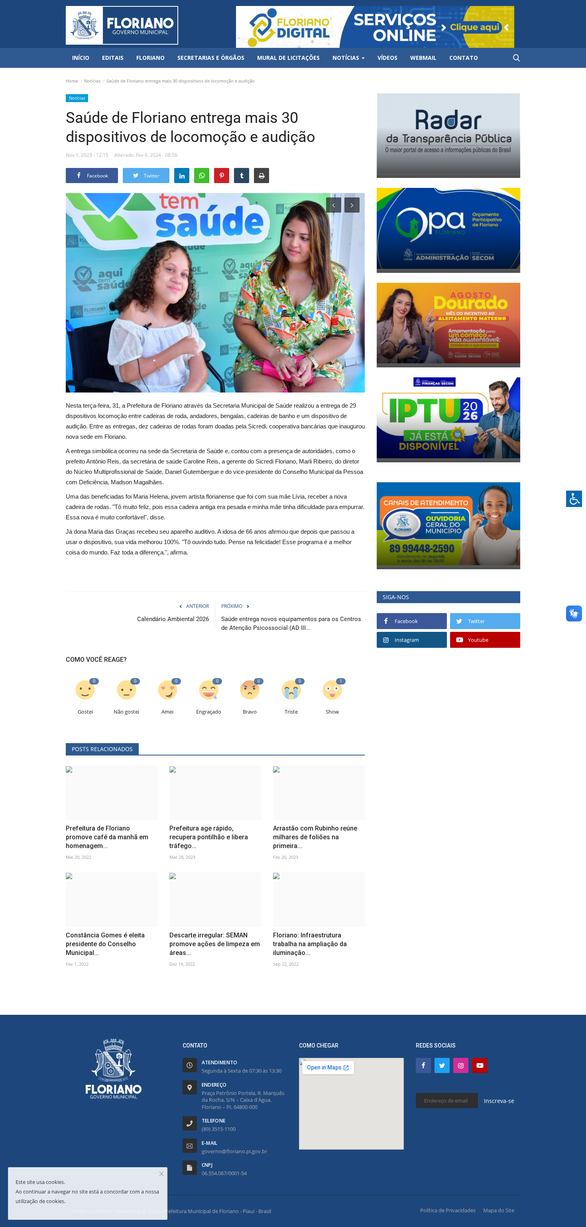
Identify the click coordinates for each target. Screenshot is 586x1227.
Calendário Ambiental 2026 (173, 619)
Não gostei (126, 711)
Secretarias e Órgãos (210, 57)
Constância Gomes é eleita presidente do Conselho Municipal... (105, 944)
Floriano (150, 57)
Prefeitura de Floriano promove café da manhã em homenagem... (107, 837)
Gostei (85, 711)
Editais (113, 57)
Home (72, 81)
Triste (291, 711)
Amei (167, 711)
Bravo (250, 711)
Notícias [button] (346, 57)
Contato (463, 57)
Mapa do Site (498, 1210)
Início (80, 57)
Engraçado (208, 711)
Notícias (92, 81)
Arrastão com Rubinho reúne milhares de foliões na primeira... (315, 837)
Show (332, 711)
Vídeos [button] (387, 57)
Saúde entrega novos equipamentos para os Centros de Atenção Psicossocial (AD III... (291, 623)
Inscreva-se (499, 1101)
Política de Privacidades (448, 1210)
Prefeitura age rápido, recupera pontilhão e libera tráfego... (208, 837)
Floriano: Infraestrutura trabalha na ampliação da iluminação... (310, 944)
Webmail (423, 57)
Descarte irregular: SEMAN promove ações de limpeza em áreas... (214, 944)
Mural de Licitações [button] (288, 57)
